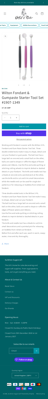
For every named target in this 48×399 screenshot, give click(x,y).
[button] (5, 13)
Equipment (14, 25)
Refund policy (40, 394)
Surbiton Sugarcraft (14, 394)
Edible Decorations (30, 25)
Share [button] (6, 244)
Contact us (9, 292)
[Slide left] (18, 85)
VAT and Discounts (12, 297)
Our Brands (9, 308)
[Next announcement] (43, 2)
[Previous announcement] (4, 2)
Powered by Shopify (27, 394)
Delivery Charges (11, 303)
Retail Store (9, 286)
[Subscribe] (36, 351)
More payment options (24, 139)
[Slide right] (29, 85)
